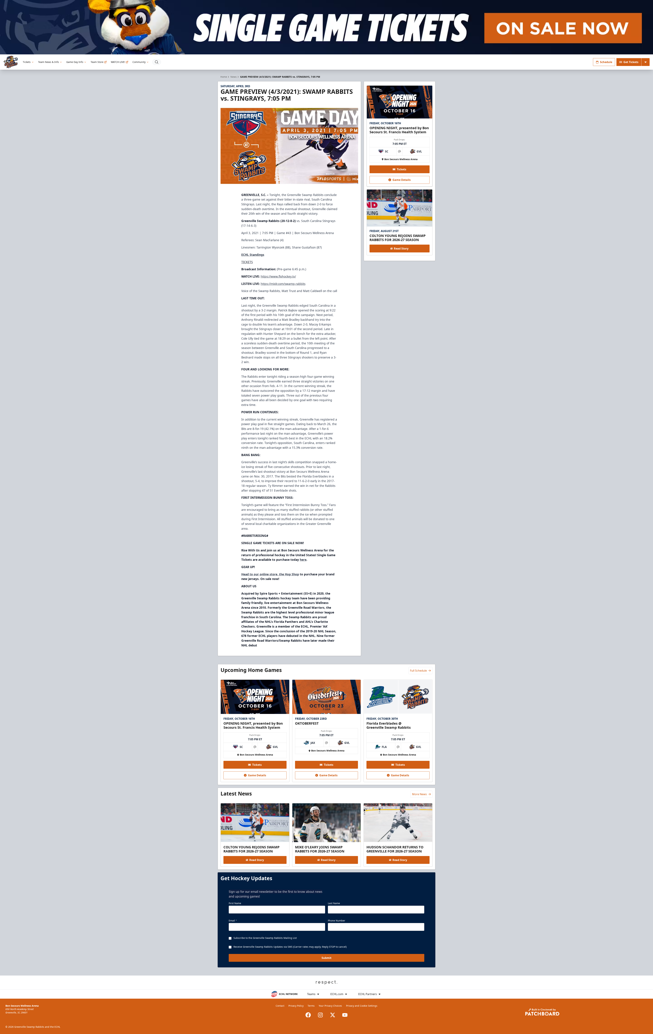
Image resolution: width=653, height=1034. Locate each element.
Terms (311, 1005)
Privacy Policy (296, 1005)
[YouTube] (345, 1015)
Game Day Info (74, 62)
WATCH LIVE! (118, 62)
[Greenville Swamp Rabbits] (10, 62)
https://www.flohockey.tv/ (278, 276)
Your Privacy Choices (330, 1005)
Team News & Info (48, 62)
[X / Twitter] (332, 1015)
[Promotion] (326, 27)
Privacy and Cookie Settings (361, 1005)
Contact (280, 1005)
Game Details (401, 180)
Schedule (606, 62)
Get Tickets (630, 62)
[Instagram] (320, 1015)
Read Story (401, 248)
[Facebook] (308, 1015)
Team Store (97, 62)
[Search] (156, 62)
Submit (326, 958)
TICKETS (247, 262)
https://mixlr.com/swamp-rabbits (283, 284)
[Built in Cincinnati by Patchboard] (542, 1012)
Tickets (27, 62)
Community (139, 62)
